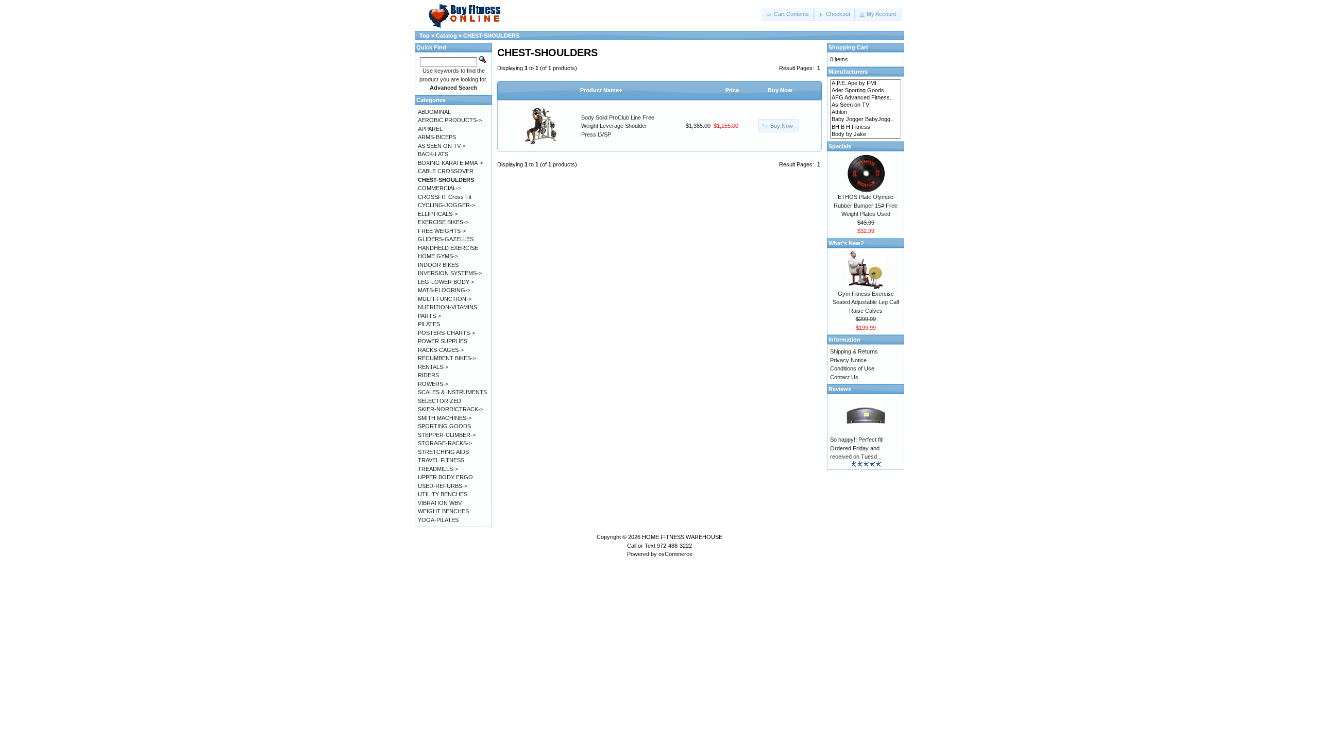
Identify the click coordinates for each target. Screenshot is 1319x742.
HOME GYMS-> (438, 256)
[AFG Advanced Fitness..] (866, 98)
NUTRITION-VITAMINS (447, 307)
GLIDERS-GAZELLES (446, 239)
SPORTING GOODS (444, 426)
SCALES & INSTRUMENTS (452, 392)
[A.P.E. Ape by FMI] (866, 83)
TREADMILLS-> (438, 469)
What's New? (846, 243)
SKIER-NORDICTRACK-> (450, 409)
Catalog (446, 35)
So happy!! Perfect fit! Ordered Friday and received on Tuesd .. (857, 448)
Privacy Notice (848, 360)
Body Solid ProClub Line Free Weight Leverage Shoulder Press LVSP (617, 126)
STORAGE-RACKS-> (445, 443)
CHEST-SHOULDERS (491, 35)
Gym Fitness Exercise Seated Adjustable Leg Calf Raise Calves (866, 302)
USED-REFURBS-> (442, 486)
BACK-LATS (433, 154)
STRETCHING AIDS (443, 452)
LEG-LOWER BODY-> (446, 282)
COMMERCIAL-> (439, 188)
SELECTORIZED (439, 401)
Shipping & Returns (854, 351)
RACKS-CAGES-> (441, 350)
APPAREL (430, 129)
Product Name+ (601, 90)
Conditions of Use (852, 368)
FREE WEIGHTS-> (442, 231)
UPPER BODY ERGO (445, 477)
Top (424, 35)
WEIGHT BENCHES (443, 511)
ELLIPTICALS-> (438, 214)
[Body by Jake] (866, 134)
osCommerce (675, 554)
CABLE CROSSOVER (446, 171)
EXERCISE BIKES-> (443, 222)
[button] (788, 14)
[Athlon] (866, 112)
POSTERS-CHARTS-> (446, 333)
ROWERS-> (433, 384)
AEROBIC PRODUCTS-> (450, 120)
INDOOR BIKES (438, 265)
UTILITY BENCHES (442, 494)
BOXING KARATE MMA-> (450, 163)
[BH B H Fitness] (866, 127)
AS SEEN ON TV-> (441, 146)
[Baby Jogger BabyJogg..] (866, 119)
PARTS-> (429, 316)
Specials (839, 146)
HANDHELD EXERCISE (448, 248)
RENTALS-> (433, 367)
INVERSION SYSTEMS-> (450, 273)
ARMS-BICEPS (437, 137)
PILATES (429, 324)
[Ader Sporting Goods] (866, 90)
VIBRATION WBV (440, 503)
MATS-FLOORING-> (444, 290)
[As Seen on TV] (866, 105)
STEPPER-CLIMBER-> (447, 435)
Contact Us (844, 377)
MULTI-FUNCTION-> (444, 299)
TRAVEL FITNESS (441, 460)
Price (732, 90)
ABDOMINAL (434, 112)
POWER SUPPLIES (442, 341)
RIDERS (428, 375)
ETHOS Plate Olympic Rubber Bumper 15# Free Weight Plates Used (866, 205)
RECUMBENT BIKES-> (447, 358)
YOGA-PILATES (438, 520)
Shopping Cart (848, 47)
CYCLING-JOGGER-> (446, 205)
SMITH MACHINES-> (444, 418)
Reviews (839, 389)
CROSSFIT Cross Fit (444, 197)
